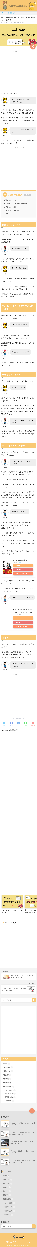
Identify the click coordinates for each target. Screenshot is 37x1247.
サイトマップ (17, 1242)
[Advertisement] (18, 71)
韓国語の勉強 (14, 730)
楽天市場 (18, 569)
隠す (27, 195)
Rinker (20, 562)
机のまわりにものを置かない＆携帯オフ (16, 203)
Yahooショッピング (21, 574)
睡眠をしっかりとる (10, 200)
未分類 (6, 1063)
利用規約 (9, 1242)
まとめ (6, 214)
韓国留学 (7, 1082)
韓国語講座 (9, 1100)
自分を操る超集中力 (20, 560)
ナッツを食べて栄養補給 (11, 210)
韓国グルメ (7, 1067)
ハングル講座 (10, 1090)
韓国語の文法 (10, 1097)
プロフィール (27, 1242)
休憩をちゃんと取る (10, 207)
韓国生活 (7, 1079)
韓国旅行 (7, 1075)
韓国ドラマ (7, 1071)
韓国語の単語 (10, 1093)
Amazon (18, 565)
